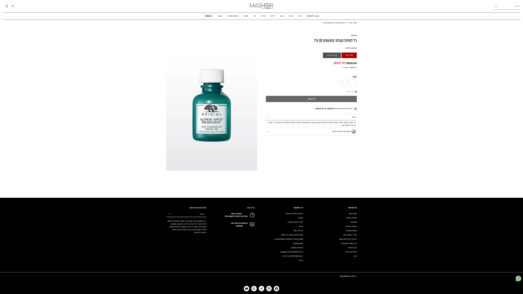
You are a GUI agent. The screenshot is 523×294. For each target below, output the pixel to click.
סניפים (300, 218)
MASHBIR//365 (344, 276)
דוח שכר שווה (298, 231)
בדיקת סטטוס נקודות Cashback (291, 252)
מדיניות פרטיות (351, 218)
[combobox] (506, 6)
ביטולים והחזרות (351, 226)
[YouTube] (246, 288)
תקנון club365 (298, 243)
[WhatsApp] (254, 288)
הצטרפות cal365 (297, 248)
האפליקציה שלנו (351, 252)
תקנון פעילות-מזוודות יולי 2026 (292, 235)
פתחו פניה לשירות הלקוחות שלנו (236, 216)
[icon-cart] (6, 6)
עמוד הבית (353, 23)
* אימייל (202, 214)
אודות (301, 226)
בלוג (355, 256)
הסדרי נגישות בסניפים (295, 222)
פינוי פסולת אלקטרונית (349, 243)
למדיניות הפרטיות (200, 233)
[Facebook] (276, 288)
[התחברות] (12, 6)
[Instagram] (269, 288)
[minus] (354, 82)
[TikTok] (261, 288)
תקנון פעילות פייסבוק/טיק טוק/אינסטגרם (289, 239)
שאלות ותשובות (351, 231)
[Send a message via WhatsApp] (518, 278)
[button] (311, 99)
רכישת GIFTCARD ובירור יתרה (292, 256)
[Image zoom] (211, 102)
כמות (355, 77)
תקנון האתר (353, 214)
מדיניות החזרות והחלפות (294, 214)
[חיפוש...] (496, 6)
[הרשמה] (170, 214)
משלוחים (354, 222)
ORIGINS (354, 35)
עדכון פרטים (352, 248)
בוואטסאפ (239, 226)
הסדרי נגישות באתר (350, 235)
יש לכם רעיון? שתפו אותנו (348, 239)
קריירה (300, 260)
